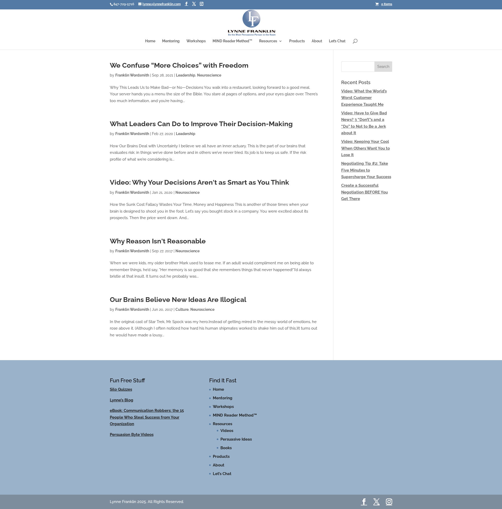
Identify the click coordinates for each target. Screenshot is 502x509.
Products (297, 43)
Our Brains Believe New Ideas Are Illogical (178, 304)
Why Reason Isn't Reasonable (158, 246)
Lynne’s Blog (121, 405)
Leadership (185, 80)
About (317, 43)
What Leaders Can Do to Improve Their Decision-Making (201, 129)
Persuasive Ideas (236, 444)
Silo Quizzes (121, 394)
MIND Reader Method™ (232, 43)
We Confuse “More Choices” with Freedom (179, 70)
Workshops (196, 43)
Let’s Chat (337, 43)
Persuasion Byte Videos (131, 439)
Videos (226, 435)
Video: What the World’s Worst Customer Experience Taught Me (364, 103)
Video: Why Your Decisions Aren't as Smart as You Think (199, 187)
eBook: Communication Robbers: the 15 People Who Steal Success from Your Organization (147, 422)
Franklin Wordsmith (132, 80)
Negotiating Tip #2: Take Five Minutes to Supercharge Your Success (366, 175)
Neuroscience (209, 80)
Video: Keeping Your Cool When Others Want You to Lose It (365, 153)
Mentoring (171, 43)
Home (150, 43)
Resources (268, 43)
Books (226, 453)
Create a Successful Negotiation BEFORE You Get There (364, 197)
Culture (182, 314)
